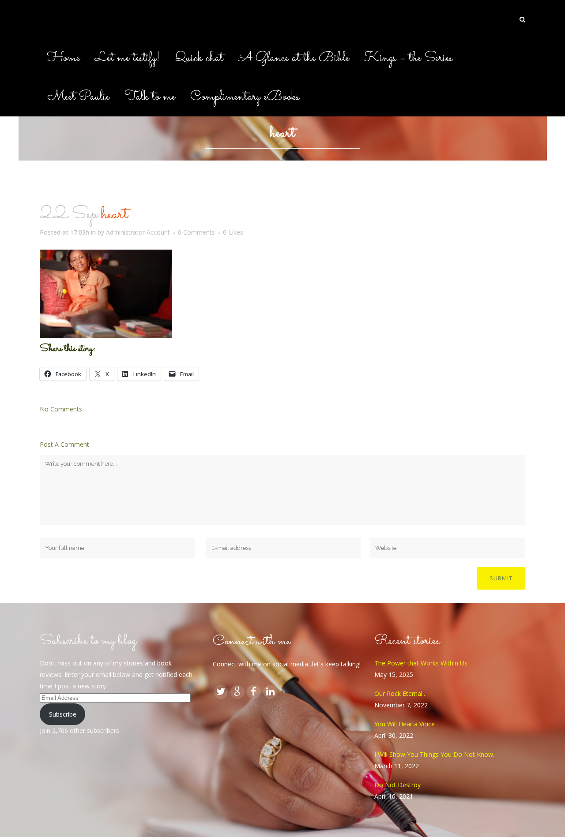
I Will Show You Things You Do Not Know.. (435, 754)
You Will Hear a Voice (404, 724)
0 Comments (196, 232)
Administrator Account (138, 232)
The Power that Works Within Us (420, 663)
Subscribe (62, 714)
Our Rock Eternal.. (399, 693)
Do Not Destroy (397, 785)
